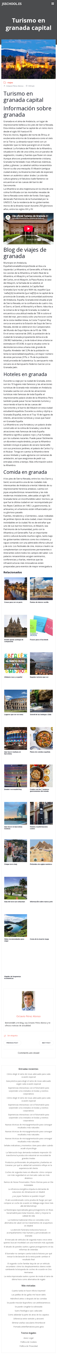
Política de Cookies (28, 1342)
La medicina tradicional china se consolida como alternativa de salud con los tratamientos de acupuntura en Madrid (28, 1223)
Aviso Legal (28, 1338)
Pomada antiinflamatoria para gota (28, 1326)
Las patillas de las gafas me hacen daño (28, 1294)
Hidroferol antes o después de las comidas (28, 1298)
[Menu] (53, 3)
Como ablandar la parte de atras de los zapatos (28, 1314)
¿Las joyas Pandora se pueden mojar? (28, 1196)
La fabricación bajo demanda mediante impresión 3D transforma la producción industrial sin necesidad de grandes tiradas (28, 1155)
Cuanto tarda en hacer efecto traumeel (28, 1290)
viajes (10, 82)
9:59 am (31, 86)
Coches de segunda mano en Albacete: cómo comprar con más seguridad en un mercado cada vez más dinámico (28, 1175)
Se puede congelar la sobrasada (28, 1306)
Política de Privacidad (28, 1346)
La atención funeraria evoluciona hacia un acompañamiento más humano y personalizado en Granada (29, 1233)
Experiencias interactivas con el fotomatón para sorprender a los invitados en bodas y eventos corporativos (28, 1091)
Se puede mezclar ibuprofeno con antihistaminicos (28, 1302)
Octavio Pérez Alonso (14, 86)
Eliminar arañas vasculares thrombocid (28, 1322)
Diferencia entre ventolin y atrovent (28, 1318)
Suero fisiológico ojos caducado (28, 1310)
